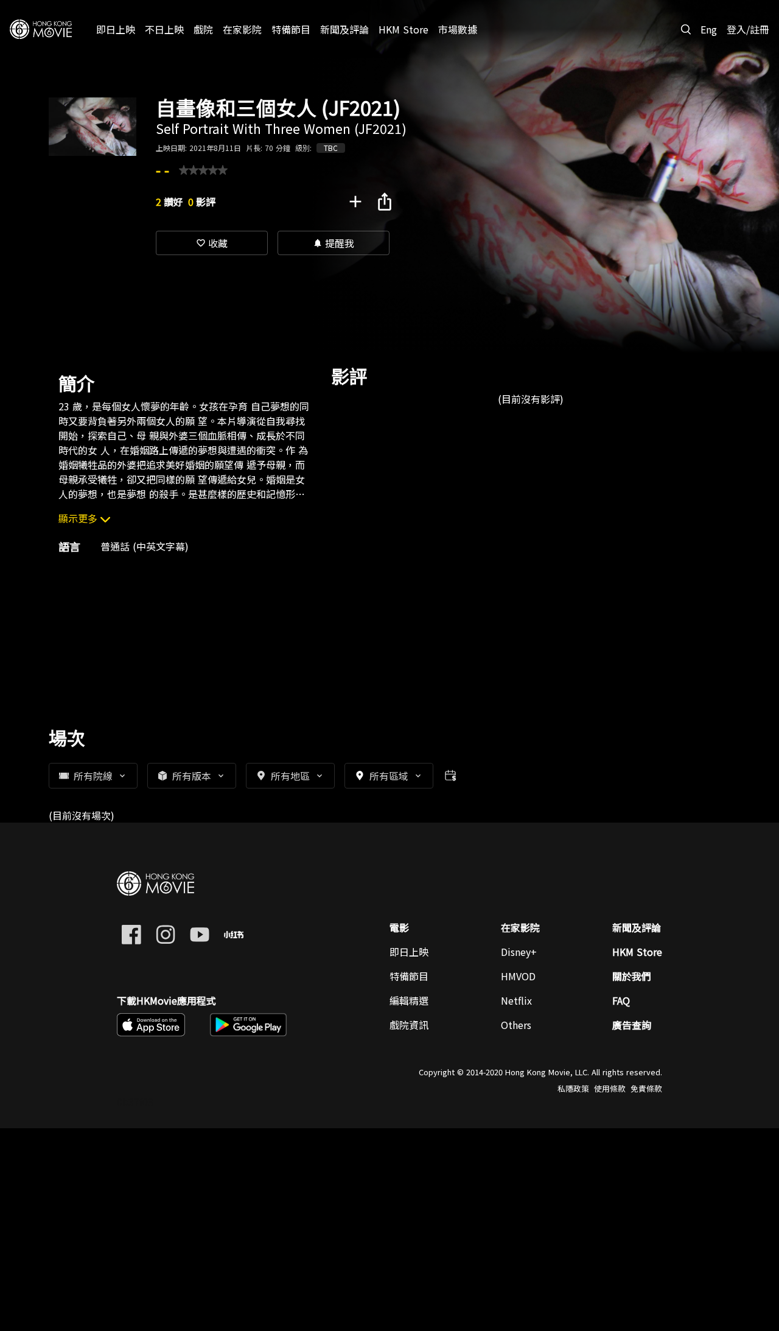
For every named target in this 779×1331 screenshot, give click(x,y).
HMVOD (518, 976)
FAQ (621, 1000)
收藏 (212, 243)
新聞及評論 (636, 927)
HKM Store (637, 951)
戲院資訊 (409, 1024)
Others (516, 1024)
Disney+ (519, 951)
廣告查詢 (631, 1024)
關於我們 (631, 976)
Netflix (516, 1000)
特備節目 (409, 976)
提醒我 (333, 243)
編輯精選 (409, 1000)
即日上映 (409, 951)
